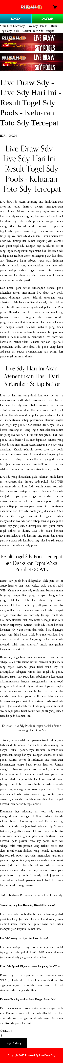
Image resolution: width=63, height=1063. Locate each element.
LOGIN (16, 18)
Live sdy (5, 395)
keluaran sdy (45, 826)
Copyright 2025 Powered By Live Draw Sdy (31, 1055)
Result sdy (6, 581)
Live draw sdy (8, 202)
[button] (13, 1043)
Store (3, 26)
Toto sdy (5, 740)
